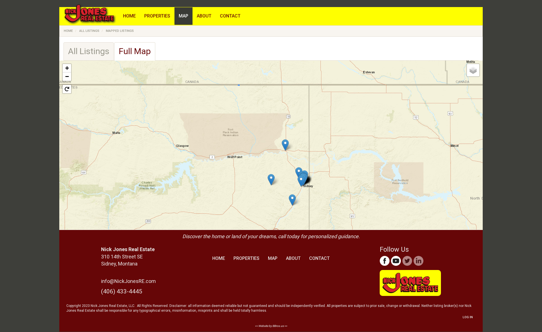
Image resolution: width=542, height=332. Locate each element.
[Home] (91, 16)
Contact (230, 16)
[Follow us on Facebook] (385, 261)
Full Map (135, 51)
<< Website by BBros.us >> (271, 325)
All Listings (89, 31)
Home (129, 16)
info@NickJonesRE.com (128, 281)
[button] (285, 145)
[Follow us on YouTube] (396, 261)
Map (183, 16)
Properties (157, 16)
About (204, 16)
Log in (468, 317)
